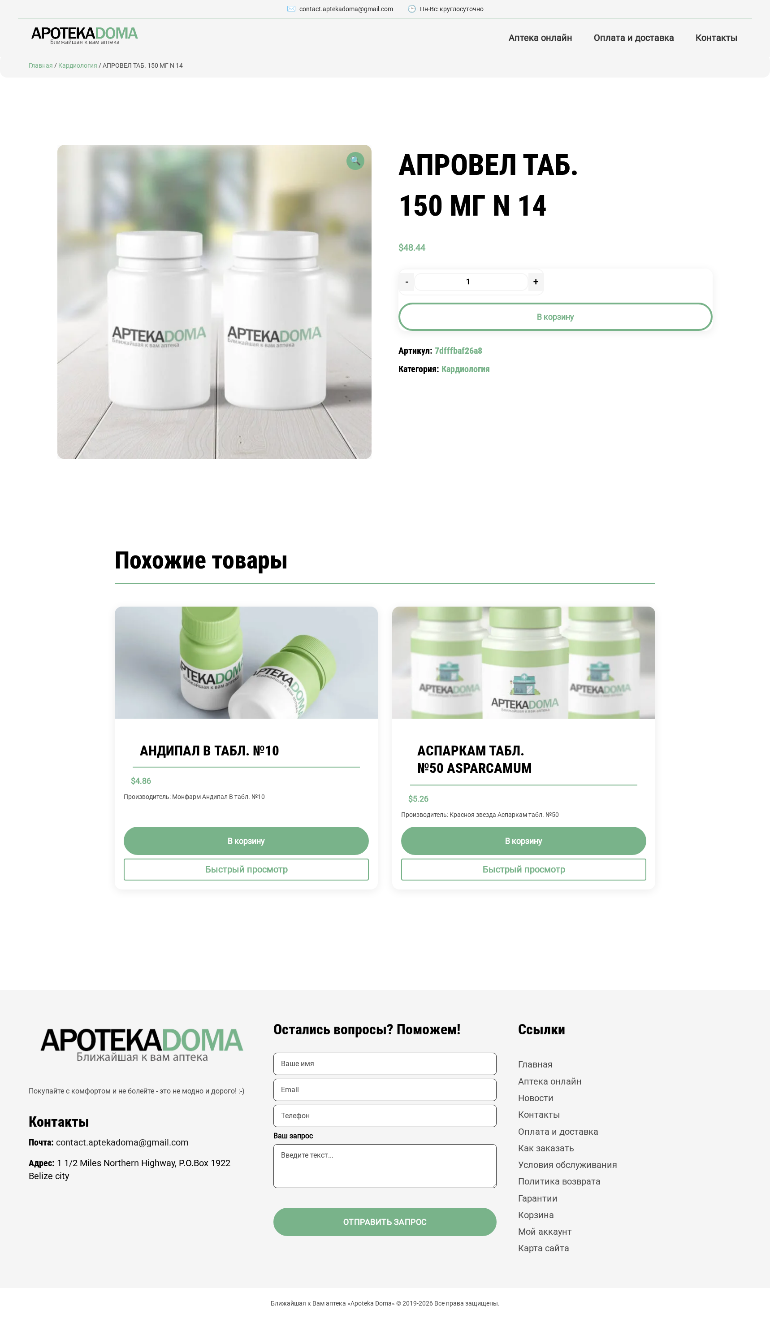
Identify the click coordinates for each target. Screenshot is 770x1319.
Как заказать (546, 1148)
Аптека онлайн (540, 37)
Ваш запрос (293, 1136)
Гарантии (538, 1198)
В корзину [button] (246, 841)
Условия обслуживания (567, 1165)
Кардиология (77, 65)
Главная (41, 65)
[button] (355, 161)
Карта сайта (543, 1248)
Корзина (536, 1215)
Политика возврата (559, 1181)
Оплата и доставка (634, 37)
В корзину (555, 316)
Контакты (717, 37)
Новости (536, 1098)
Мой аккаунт (545, 1232)
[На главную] (84, 35)
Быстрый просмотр (246, 869)
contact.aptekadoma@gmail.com (346, 9)
